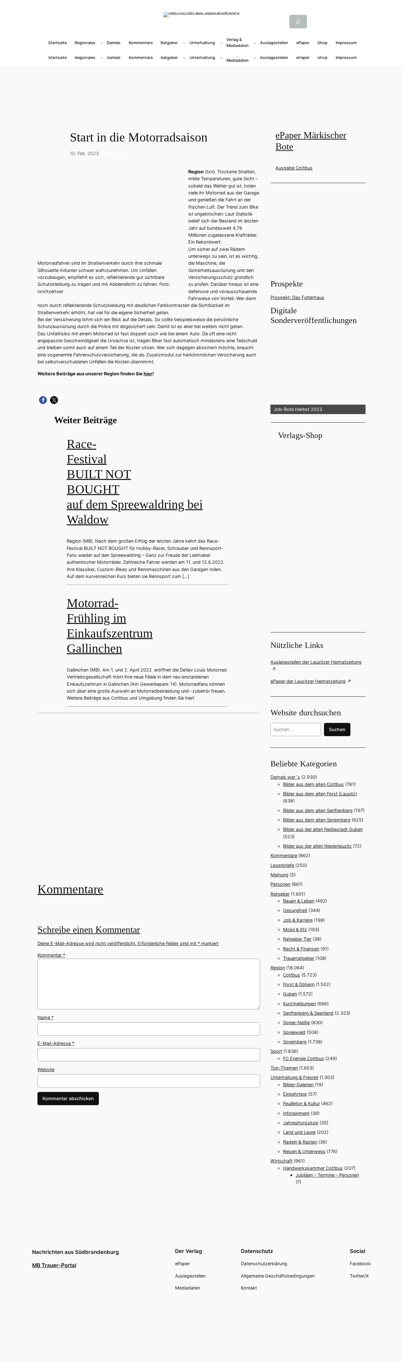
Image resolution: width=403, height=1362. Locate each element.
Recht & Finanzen (301, 948)
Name (45, 1017)
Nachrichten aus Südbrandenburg (75, 1252)
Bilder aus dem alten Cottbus (313, 784)
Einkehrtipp (295, 1094)
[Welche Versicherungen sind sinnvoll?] (148, 802)
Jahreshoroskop (300, 1122)
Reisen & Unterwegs (304, 1151)
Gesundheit (295, 910)
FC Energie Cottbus (303, 1058)
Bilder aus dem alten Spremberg (316, 819)
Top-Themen (284, 1068)
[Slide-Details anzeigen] (317, 369)
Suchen (337, 729)
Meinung (279, 874)
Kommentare (70, 889)
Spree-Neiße (296, 1022)
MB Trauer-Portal (54, 1265)
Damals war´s (285, 777)
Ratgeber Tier (297, 939)
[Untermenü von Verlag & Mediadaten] (255, 43)
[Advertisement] (152, 802)
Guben (290, 993)
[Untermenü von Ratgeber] (184, 43)
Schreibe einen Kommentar (88, 930)
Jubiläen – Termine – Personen (327, 1175)
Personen (280, 884)
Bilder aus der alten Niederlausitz (317, 846)
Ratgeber (280, 894)
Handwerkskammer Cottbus (313, 1168)
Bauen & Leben (298, 900)
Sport (276, 1051)
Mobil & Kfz (113, 153)
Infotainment (296, 1113)
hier (148, 373)
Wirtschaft (281, 1160)
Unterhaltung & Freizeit (294, 1077)
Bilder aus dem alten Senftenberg (318, 810)
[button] (43, 400)
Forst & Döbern (299, 984)
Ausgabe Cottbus (294, 167)
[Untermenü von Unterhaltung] (221, 43)
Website (45, 1069)
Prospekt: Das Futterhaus (297, 297)
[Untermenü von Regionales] (101, 43)
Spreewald (294, 1032)
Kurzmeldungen (299, 1003)
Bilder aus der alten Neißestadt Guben (323, 829)
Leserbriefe (282, 865)
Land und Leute (299, 1132)
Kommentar (51, 955)
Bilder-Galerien (298, 1084)
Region (277, 967)
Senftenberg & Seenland (308, 1013)
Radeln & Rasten (300, 1142)
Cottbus (291, 975)
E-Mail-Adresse (55, 1043)
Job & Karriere (298, 920)
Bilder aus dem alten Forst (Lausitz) (320, 793)
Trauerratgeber (298, 958)
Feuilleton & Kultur (301, 1103)
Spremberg (295, 1041)
